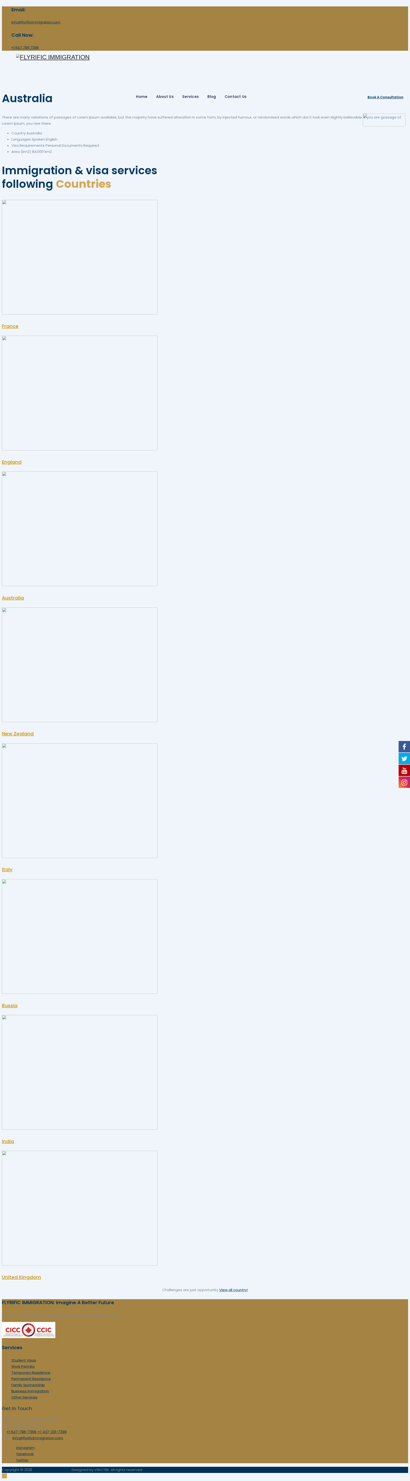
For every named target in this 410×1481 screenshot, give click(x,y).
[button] (233, 1289)
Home (141, 96)
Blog (211, 96)
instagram (25, 1447)
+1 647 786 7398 (25, 47)
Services (190, 96)
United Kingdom (21, 1277)
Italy (7, 869)
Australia (13, 597)
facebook (24, 1453)
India (8, 1141)
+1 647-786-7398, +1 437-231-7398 (36, 1431)
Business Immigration (30, 1391)
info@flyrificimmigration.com (35, 22)
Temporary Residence (30, 1372)
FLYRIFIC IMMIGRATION (51, 1469)
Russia (10, 1005)
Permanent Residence (31, 1378)
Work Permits (23, 1366)
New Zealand (18, 733)
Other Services (24, 1397)
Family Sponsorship (28, 1384)
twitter (22, 1460)
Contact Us (236, 96)
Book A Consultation (385, 97)
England (12, 462)
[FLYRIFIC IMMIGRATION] (212, 57)
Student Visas (23, 1360)
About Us (165, 96)
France (10, 326)
